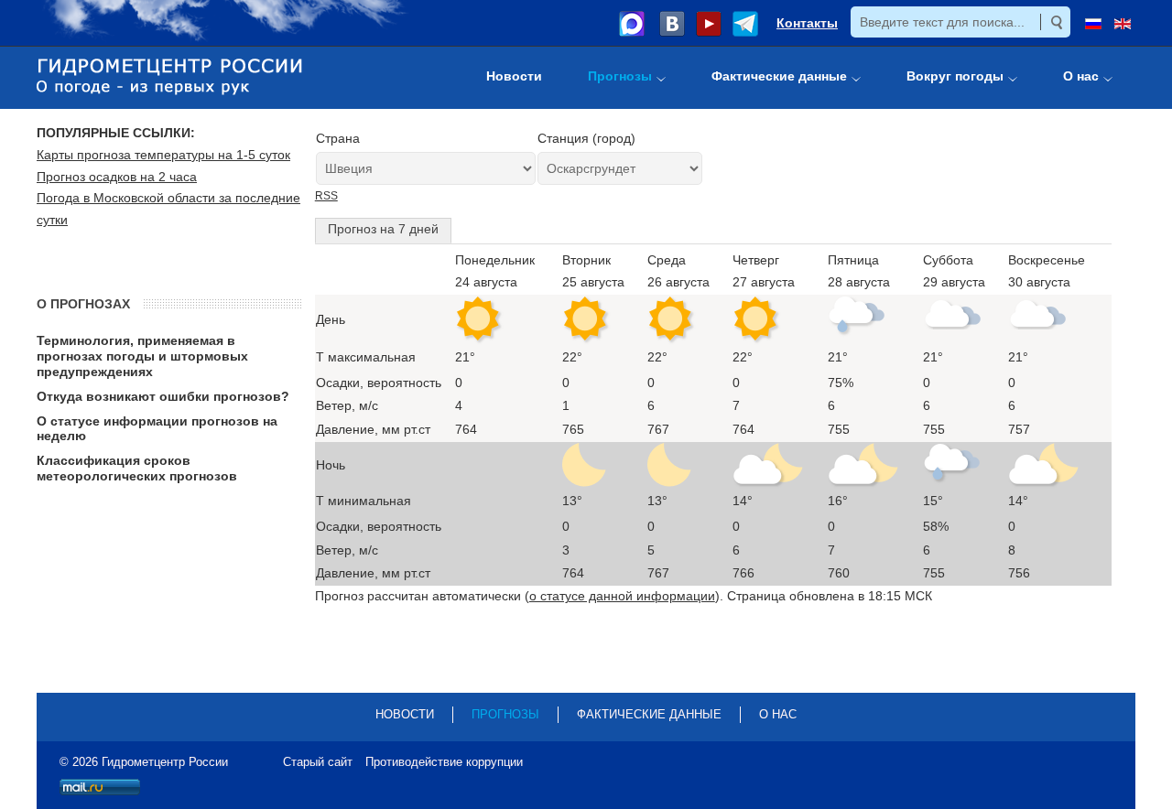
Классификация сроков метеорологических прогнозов (137, 468)
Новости (404, 714)
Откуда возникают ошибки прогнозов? (163, 396)
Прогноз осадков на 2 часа (117, 176)
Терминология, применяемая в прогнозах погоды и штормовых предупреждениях (142, 356)
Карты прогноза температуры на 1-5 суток (163, 154)
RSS (326, 195)
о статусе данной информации (622, 595)
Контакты (807, 23)
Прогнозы (505, 714)
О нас (778, 714)
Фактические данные (649, 714)
